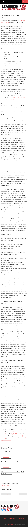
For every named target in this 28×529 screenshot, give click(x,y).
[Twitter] (2, 510)
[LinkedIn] (11, 510)
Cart (26, 1)
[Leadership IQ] (14, 7)
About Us (12, 518)
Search (5, 518)
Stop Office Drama (7, 452)
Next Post (23, 494)
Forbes (3, 485)
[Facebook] (5, 510)
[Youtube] (8, 510)
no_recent (7, 485)
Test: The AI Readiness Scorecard (12, 462)
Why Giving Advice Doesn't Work (10, 12)
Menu (4, 1)
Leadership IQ (10, 524)
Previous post (6, 494)
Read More (6, 457)
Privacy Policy (20, 518)
